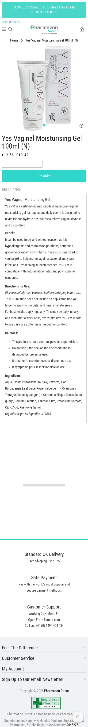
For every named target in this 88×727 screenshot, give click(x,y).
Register (14, 21)
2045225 (72, 725)
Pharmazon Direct (56, 691)
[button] (4, 29)
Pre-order (44, 176)
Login (5, 21)
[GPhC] (46, 703)
